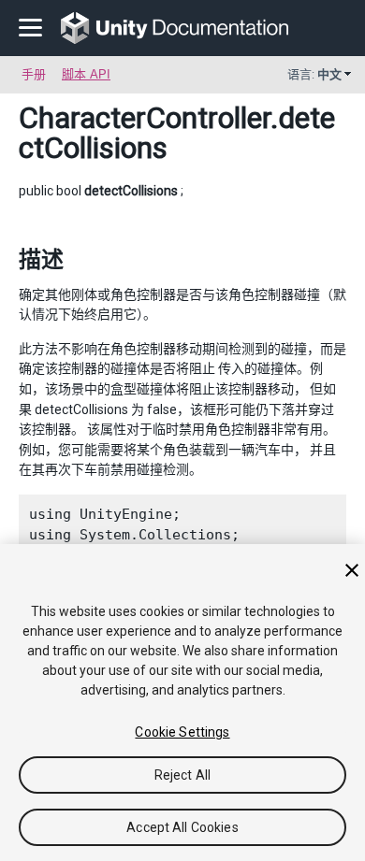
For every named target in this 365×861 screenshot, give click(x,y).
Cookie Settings (182, 732)
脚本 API (86, 74)
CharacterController (144, 118)
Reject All (182, 775)
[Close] (352, 570)
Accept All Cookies (182, 827)
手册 (34, 74)
